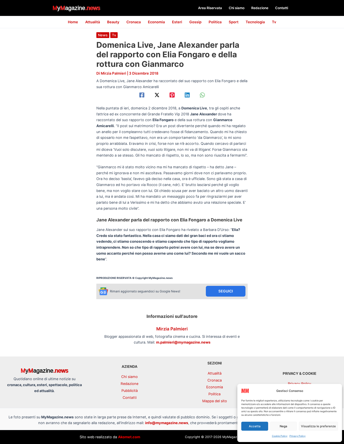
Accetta (255, 426)
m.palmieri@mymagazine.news (183, 342)
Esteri (177, 22)
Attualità (92, 22)
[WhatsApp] (202, 95)
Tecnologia (255, 22)
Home (73, 22)
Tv (274, 22)
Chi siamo (236, 8)
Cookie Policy (279, 435)
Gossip (195, 22)
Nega (283, 426)
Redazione (259, 8)
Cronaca (133, 22)
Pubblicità (129, 390)
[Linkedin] (187, 95)
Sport (233, 22)
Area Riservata (210, 8)
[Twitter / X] (157, 95)
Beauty (113, 22)
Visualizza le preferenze (318, 426)
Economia (156, 22)
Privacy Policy (297, 435)
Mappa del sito (214, 401)
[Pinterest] (172, 95)
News (103, 35)
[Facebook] (142, 95)
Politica (215, 22)
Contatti (281, 8)
